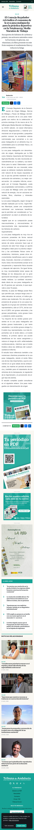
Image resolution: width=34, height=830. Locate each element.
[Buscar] (32, 1)
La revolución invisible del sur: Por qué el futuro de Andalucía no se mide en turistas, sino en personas (18, 598)
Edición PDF (4, 1)
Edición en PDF (17, 791)
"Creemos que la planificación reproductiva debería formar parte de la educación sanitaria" (16, 763)
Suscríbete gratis (17, 812)
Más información (14, 820)
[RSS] (24, 783)
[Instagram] (17, 783)
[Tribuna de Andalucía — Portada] (13, 7)
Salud (17, 14)
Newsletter (12, 1)
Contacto (18, 1)
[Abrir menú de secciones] (2, 7)
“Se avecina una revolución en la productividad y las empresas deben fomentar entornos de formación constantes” (18, 589)
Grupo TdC (17, 799)
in (18, 103)
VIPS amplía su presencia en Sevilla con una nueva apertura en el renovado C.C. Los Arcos (18, 616)
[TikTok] (20, 783)
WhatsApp (6, 103)
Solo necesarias (9, 825)
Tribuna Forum (17, 802)
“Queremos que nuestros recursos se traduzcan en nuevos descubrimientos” (15, 698)
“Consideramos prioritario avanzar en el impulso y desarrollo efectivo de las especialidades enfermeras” (15, 665)
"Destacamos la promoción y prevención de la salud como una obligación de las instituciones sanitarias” (16, 730)
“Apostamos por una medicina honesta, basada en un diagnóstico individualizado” (18, 607)
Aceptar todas (21, 825)
